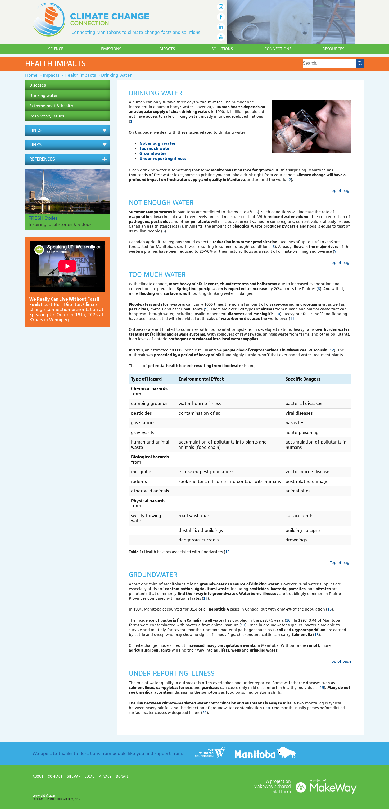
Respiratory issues (46, 116)
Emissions (111, 49)
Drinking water (43, 95)
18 (316, 634)
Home (31, 75)
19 (322, 687)
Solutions (222, 49)
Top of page (340, 190)
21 (204, 712)
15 (329, 609)
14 (205, 598)
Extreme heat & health (51, 106)
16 (288, 620)
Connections (277, 49)
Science (55, 49)
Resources (333, 49)
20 (266, 707)
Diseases (37, 85)
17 (243, 624)
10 (278, 313)
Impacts (167, 49)
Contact (55, 776)
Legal (89, 776)
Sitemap (73, 776)
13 (227, 551)
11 (292, 318)
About (38, 776)
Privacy (105, 776)
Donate (122, 776)
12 (332, 349)
